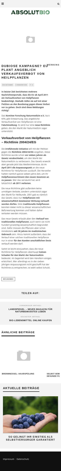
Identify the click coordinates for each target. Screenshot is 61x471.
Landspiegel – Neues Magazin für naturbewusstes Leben (30, 310)
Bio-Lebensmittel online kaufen (30, 320)
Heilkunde (21, 194)
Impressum (8, 459)
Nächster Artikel (30, 317)
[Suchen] (58, 3)
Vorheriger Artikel (30, 305)
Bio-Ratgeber (8, 85)
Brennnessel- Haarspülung (18, 374)
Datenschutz (23, 459)
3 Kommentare (21, 85)
